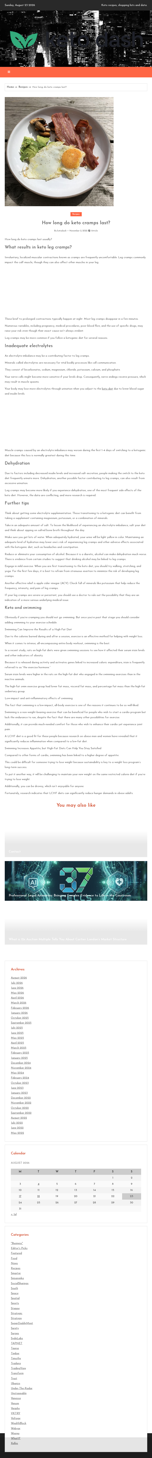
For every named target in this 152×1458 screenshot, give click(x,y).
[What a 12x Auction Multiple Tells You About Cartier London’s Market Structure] (76, 925)
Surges (15, 1333)
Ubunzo (15, 1383)
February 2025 (20, 1052)
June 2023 (17, 1088)
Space (14, 1293)
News (14, 1263)
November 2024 (21, 1067)
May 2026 (17, 992)
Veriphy (15, 1408)
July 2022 (17, 1122)
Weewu (15, 1433)
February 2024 (20, 1077)
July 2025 (17, 1027)
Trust (14, 1378)
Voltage (15, 1418)
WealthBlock (18, 1423)
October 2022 (20, 1108)
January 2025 (19, 1058)
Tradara (16, 1363)
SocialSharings (19, 1283)
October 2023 (20, 1083)
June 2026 (17, 987)
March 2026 (18, 1002)
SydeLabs (17, 1338)
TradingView (18, 1368)
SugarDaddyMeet (22, 1323)
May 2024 (17, 1072)
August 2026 (19, 977)
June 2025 (17, 1033)
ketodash (61, 231)
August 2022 (19, 1117)
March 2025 (18, 1047)
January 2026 (19, 1012)
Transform (17, 1373)
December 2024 (21, 1063)
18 (38, 1196)
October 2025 (20, 1017)
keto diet (107, 388)
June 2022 (17, 1127)
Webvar (15, 1428)
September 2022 (21, 1113)
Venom (15, 1403)
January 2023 (19, 1092)
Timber (15, 1353)
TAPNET (16, 1343)
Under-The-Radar (21, 1388)
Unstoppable (19, 1393)
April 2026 (17, 997)
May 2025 (17, 1037)
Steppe (15, 1308)
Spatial (15, 1298)
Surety (15, 1328)
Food (14, 1258)
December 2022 (21, 1097)
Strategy (16, 1318)
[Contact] (76, 837)
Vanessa (16, 1398)
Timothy (16, 1358)
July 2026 (17, 983)
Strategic (16, 1313)
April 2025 (17, 1042)
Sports (15, 1303)
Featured (16, 1253)
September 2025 (21, 1022)
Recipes (23, 87)
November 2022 (21, 1102)
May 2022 (17, 1133)
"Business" (17, 1243)
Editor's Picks (19, 1248)
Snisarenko (17, 1278)
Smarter (16, 1273)
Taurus (15, 1348)
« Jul (14, 1214)
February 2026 (20, 1008)
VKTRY (15, 1413)
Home (10, 87)
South (14, 1288)
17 (20, 1196)
